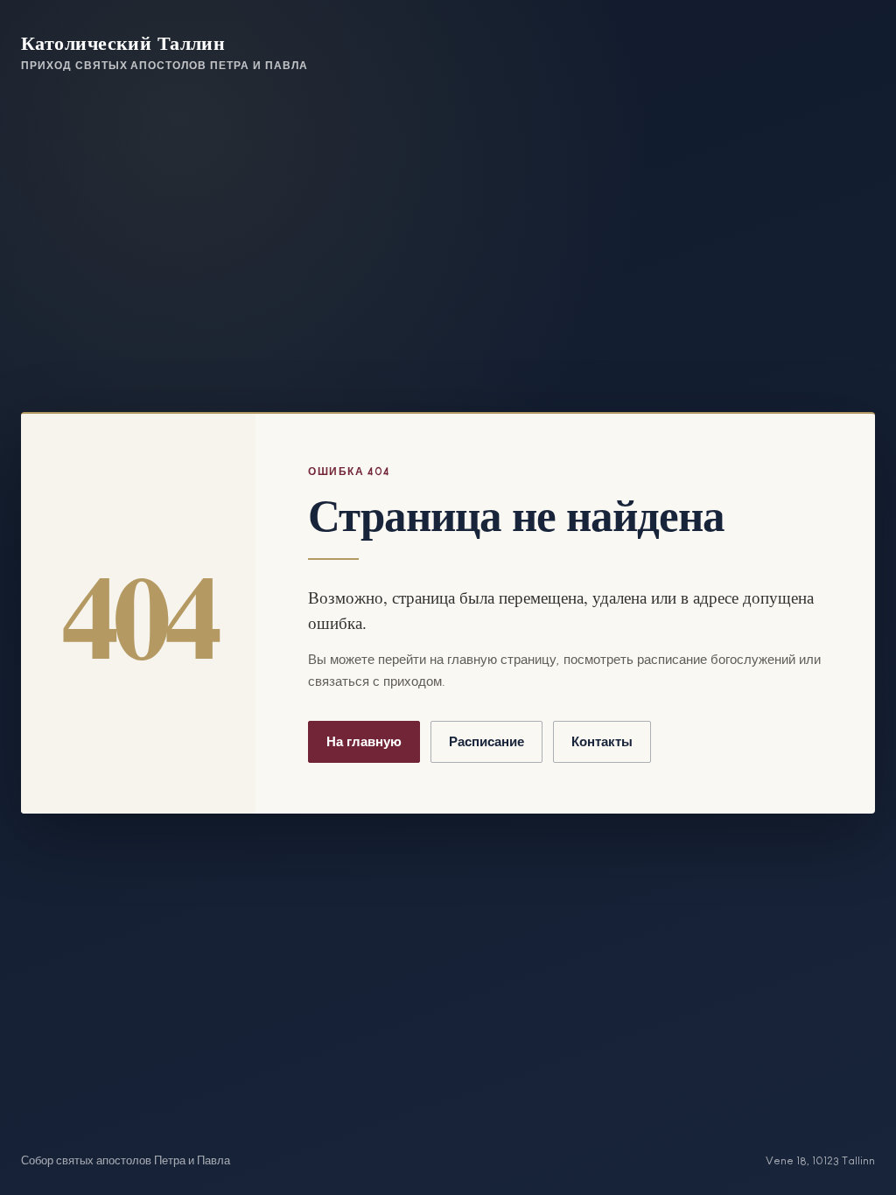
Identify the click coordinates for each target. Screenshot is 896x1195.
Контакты (602, 741)
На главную (364, 741)
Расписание (486, 741)
